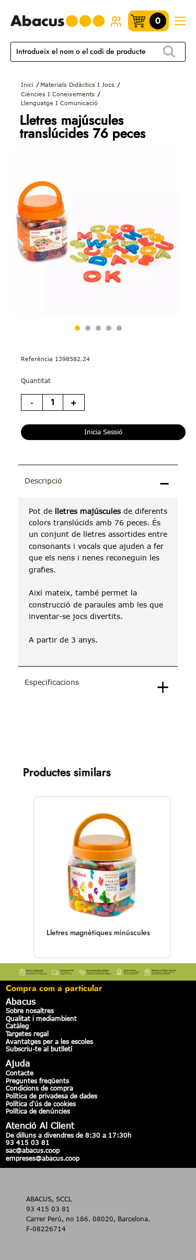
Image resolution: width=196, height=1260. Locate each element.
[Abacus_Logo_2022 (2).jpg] (57, 21)
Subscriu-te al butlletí (39, 1048)
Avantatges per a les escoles (49, 1041)
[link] (116, 21)
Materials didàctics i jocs (77, 84)
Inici (27, 84)
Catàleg (17, 1025)
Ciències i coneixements (58, 94)
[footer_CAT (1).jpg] (98, 970)
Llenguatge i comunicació (59, 102)
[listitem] (102, 877)
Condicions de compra (39, 1088)
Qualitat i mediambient (41, 1018)
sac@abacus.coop (33, 1150)
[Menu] (180, 21)
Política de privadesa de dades (51, 1095)
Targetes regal (27, 1033)
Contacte (19, 1072)
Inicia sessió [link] (103, 431)
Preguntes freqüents (37, 1080)
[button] (20, 877)
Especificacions (52, 682)
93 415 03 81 (28, 1142)
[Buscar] (169, 51)
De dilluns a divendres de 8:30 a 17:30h (69, 1135)
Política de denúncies (38, 1111)
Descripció (43, 480)
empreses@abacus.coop (42, 1158)
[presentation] (98, 582)
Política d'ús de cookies (41, 1103)
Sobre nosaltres (30, 1010)
